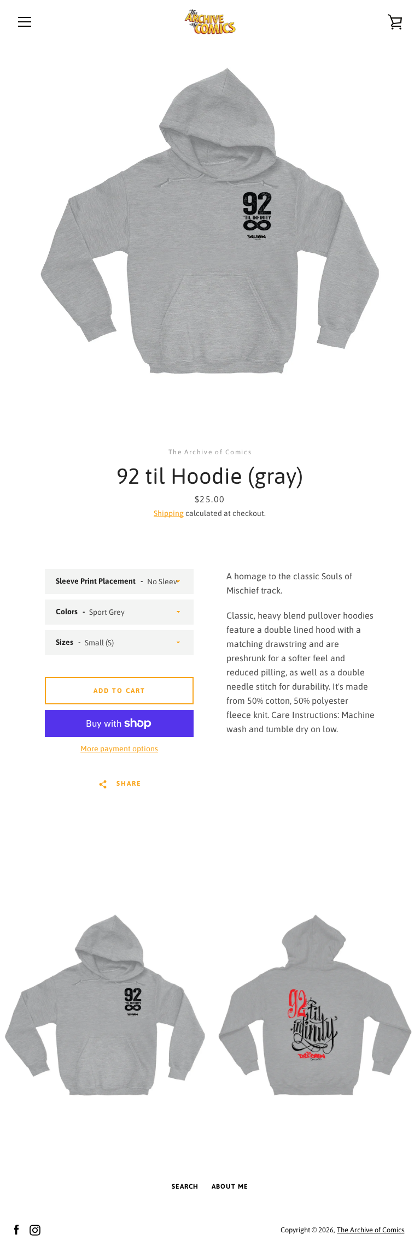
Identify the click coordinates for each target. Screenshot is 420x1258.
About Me (230, 1186)
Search (185, 1186)
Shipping (169, 513)
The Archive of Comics (370, 1230)
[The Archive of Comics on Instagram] (35, 1229)
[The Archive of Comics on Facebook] (16, 1229)
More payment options (119, 748)
